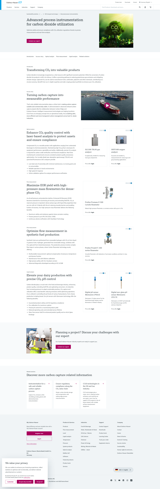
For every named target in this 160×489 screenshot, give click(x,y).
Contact (135, 2)
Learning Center (103, 436)
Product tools (118, 2)
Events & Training (122, 440)
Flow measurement (68, 430)
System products (67, 446)
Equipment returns (104, 443)
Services (65, 466)
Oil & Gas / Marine (86, 433)
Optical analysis (67, 450)
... (41, 14)
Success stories (121, 443)
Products (65, 426)
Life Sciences (84, 436)
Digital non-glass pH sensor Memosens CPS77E (119, 294)
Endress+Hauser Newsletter (125, 453)
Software (65, 456)
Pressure (65, 443)
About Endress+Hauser (123, 426)
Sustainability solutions (32, 14)
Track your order (104, 440)
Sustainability (121, 446)
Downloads (127, 2)
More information (32, 444)
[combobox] (146, 2)
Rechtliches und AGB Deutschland (58, 481)
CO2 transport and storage (51, 14)
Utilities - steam (85, 450)
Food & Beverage (86, 426)
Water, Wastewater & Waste (89, 430)
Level (64, 433)
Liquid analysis (67, 436)
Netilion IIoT (66, 453)
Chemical (83, 440)
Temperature (66, 440)
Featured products (68, 460)
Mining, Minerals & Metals (88, 446)
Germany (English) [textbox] (145, 2)
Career (119, 433)
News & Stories (121, 436)
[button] (34, 41)
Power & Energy (85, 443)
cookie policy (27, 477)
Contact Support (103, 426)
